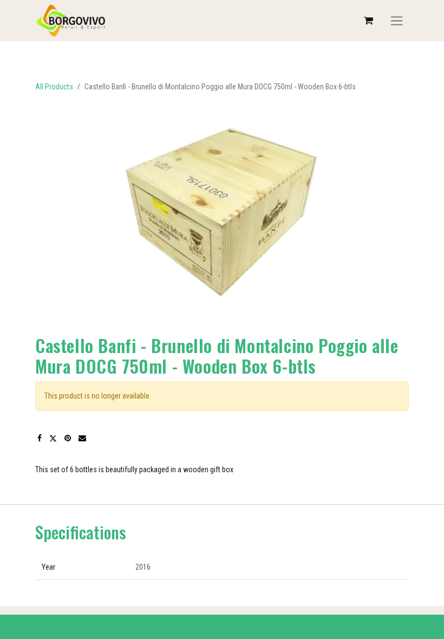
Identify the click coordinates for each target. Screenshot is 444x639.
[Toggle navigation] (396, 21)
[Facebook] (39, 438)
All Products (54, 86)
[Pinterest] (67, 438)
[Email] (82, 438)
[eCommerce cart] (368, 20)
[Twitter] (53, 438)
